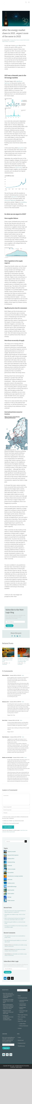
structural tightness (10, 200)
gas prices (21, 148)
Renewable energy (11, 886)
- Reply (22, 675)
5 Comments (12, 41)
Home (19, 995)
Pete (6, 936)
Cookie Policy (22, 1023)
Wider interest (5, 41)
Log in (19, 1037)
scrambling (23, 202)
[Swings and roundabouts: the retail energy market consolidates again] (24, 648)
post (17, 45)
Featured (9, 865)
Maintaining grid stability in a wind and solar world (8, 1012)
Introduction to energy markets (15, 876)
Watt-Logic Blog (21, 1017)
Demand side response (12, 855)
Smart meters (10, 893)
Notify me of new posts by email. (11, 823)
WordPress (12, 1067)
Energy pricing (11, 862)
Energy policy (13, 40)
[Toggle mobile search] (26, 2)
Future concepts (19, 40)
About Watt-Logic (22, 1021)
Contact (20, 1028)
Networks (9, 879)
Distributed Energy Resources (23, 1001)
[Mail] (12, 978)
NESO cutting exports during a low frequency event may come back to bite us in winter (14, 919)
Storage (9, 897)
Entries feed (21, 1040)
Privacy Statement (23, 1025)
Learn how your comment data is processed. (14, 831)
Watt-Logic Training (22, 1014)
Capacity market (11, 851)
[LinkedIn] (5, 978)
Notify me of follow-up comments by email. (14, 820)
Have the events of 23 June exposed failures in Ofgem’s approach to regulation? (15, 911)
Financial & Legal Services (23, 1011)
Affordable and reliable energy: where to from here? (7, 660)
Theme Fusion (19, 1067)
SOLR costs (19, 167)
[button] (3, 656)
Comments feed (21, 1043)
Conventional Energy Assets (22, 1004)
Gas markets (10, 872)
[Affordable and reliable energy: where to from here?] (8, 648)
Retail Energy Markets (22, 1008)
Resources (20, 1019)
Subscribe (9, 626)
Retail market (26, 40)
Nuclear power (11, 883)
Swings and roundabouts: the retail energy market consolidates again (23, 660)
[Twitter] (8, 978)
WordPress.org (21, 1046)
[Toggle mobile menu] (29, 2)
